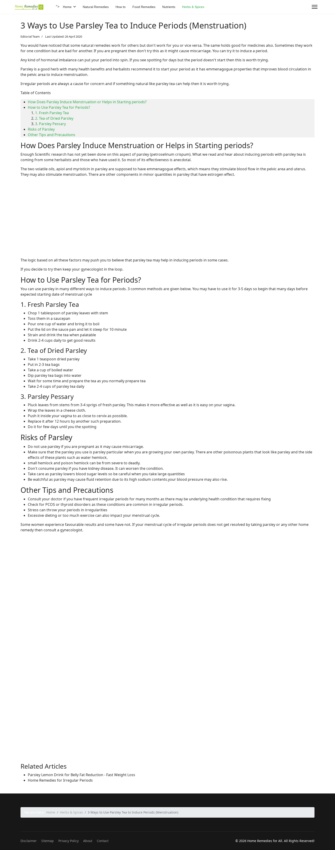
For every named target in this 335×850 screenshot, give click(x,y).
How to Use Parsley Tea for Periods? (59, 107)
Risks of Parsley (41, 129)
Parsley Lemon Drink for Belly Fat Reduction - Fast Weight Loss (81, 774)
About (87, 841)
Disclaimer (29, 841)
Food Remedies (143, 7)
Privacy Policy (68, 841)
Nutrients (168, 7)
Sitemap (47, 841)
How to (121, 7)
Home (67, 7)
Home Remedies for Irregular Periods (60, 780)
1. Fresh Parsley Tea (52, 112)
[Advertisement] (157, 222)
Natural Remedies (96, 7)
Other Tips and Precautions (51, 134)
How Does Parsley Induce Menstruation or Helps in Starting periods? (87, 101)
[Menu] (314, 7)
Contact (102, 841)
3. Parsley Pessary (50, 123)
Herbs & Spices (193, 7)
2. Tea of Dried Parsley (54, 118)
